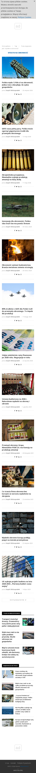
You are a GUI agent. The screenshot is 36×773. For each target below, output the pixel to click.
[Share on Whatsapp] (21, 94)
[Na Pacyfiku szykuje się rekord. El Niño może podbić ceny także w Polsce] (7, 710)
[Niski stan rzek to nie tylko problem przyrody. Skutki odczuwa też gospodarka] (28, 635)
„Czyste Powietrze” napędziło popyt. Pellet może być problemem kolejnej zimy (23, 698)
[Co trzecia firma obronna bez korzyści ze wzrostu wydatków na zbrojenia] (18, 476)
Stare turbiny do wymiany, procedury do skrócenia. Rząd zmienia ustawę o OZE (23, 674)
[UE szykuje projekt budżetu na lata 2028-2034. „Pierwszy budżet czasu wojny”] (18, 566)
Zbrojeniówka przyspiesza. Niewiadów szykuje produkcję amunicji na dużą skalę (14, 177)
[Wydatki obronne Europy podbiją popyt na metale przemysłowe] (18, 523)
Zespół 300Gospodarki (13, 90)
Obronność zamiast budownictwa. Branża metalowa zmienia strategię (17, 266)
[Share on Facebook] (14, 94)
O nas (7, 763)
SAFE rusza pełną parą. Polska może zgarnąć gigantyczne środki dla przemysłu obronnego (17, 131)
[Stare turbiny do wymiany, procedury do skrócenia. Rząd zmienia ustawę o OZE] (7, 674)
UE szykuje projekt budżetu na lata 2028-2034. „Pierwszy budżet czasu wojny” (17, 583)
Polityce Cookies (24, 17)
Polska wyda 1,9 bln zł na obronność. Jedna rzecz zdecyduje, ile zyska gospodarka (17, 84)
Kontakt (13, 763)
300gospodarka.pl (24, 766)
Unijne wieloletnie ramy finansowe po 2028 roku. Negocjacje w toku (17, 356)
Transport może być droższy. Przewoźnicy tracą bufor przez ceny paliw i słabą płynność (11, 622)
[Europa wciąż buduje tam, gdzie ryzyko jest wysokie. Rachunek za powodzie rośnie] (7, 722)
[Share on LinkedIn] (18, 94)
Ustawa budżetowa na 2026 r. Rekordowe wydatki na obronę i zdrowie (15, 401)
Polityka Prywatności (24, 763)
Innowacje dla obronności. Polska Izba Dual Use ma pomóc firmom (16, 222)
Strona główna (6, 46)
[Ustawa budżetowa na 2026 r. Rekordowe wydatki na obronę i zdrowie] (18, 384)
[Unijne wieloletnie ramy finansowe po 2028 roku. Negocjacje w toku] (18, 340)
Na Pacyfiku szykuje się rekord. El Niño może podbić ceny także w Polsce (23, 711)
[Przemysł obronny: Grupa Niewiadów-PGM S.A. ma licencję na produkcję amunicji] (18, 430)
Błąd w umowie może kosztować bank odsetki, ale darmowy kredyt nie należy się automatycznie (11, 652)
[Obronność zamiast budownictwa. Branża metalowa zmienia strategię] (18, 250)
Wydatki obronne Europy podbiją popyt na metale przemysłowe (16, 538)
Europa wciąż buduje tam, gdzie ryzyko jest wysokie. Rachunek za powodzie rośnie (24, 723)
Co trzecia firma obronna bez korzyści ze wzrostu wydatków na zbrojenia (16, 493)
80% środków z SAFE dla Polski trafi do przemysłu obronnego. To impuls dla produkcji (17, 311)
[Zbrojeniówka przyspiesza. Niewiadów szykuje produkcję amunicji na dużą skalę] (18, 160)
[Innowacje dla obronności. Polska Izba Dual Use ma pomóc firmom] (18, 206)
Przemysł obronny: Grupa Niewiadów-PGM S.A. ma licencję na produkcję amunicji (17, 447)
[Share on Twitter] (16, 94)
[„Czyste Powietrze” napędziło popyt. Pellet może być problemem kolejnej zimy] (7, 698)
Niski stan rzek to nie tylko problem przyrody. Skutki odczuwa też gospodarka (10, 637)
